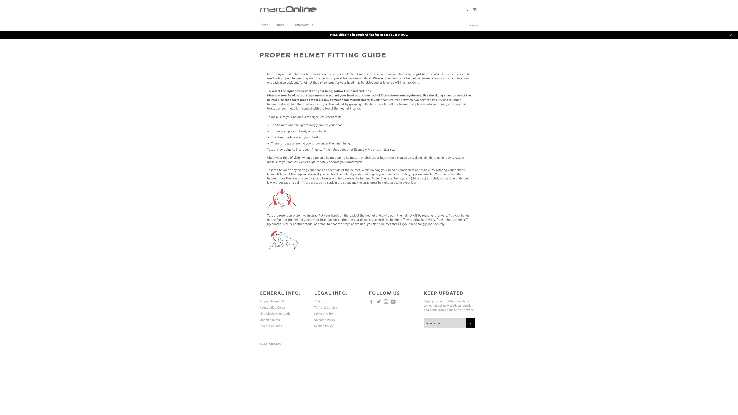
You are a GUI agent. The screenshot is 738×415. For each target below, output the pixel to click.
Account (474, 25)
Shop (280, 25)
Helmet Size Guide (272, 307)
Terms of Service (325, 307)
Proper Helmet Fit (271, 301)
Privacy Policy (323, 313)
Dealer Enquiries (270, 326)
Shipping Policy (324, 319)
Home (263, 25)
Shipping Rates (269, 319)
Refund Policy (323, 326)
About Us (320, 301)
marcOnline (275, 343)
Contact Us (304, 25)
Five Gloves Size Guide (275, 313)
